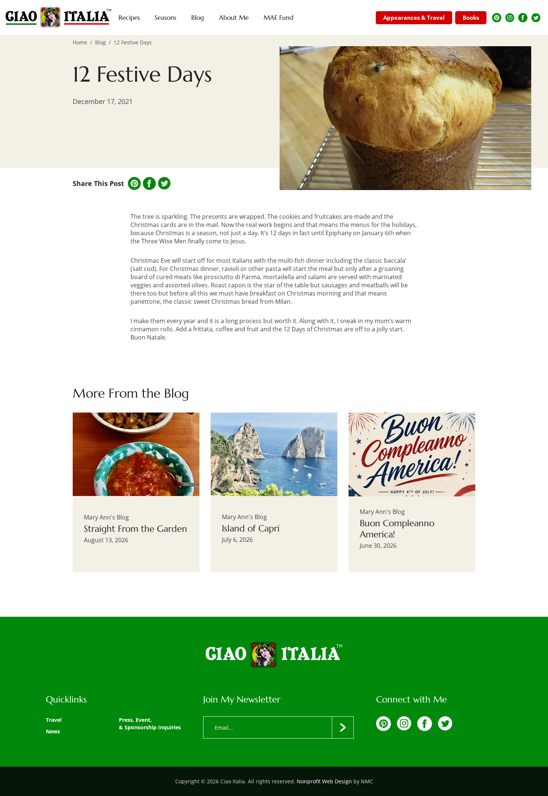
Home (80, 42)
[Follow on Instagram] (509, 17)
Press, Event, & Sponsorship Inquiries (150, 723)
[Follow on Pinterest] (496, 17)
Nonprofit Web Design (324, 781)
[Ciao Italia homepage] (58, 17)
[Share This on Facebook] (149, 183)
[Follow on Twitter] (535, 17)
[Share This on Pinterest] (134, 183)
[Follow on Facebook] (522, 17)
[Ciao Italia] (274, 655)
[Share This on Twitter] (164, 183)
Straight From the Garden (135, 528)
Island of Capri (251, 528)
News (53, 731)
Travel (54, 719)
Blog (100, 42)
